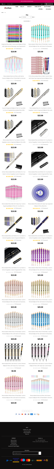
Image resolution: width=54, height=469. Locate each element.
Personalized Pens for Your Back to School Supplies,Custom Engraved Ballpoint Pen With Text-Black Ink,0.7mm (13, 142)
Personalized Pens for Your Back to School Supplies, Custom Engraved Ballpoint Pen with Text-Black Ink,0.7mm (40, 110)
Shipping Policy (14, 441)
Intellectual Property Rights (13, 446)
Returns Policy (14, 440)
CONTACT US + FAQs (27, 429)
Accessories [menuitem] (47, 6)
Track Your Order (27, 431)
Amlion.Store (29, 464)
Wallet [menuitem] (22, 6)
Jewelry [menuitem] (29, 6)
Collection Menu (27, 21)
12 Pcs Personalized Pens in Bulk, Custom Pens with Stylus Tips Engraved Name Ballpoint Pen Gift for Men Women (40, 78)
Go (39, 453)
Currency (8, 4)
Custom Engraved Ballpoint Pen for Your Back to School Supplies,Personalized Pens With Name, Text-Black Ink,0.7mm (13, 110)
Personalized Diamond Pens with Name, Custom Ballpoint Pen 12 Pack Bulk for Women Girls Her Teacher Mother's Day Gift (13, 78)
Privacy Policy (13, 443)
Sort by (20, 17)
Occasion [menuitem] (48, 9)
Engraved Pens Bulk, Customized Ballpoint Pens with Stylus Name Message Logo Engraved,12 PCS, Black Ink (14, 46)
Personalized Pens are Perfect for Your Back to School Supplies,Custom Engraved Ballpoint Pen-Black (14, 238)
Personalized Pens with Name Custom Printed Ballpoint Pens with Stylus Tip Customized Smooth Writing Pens (13, 366)
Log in (42, 4)
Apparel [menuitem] (40, 9)
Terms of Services (13, 444)
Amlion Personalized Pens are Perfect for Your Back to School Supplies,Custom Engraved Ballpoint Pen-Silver (13, 174)
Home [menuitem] (16, 6)
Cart (49, 4)
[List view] (34, 17)
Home (2, 12)
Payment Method (27, 432)
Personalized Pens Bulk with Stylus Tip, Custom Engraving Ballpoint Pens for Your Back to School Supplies (14, 206)
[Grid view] (33, 17)
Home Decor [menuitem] (38, 6)
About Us (27, 434)
